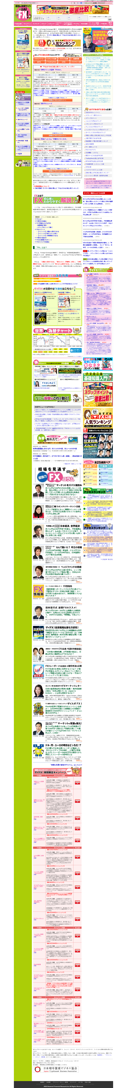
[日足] (55, 349)
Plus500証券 (37, 964)
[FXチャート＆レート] (76, 350)
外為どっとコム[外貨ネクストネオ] (69, 309)
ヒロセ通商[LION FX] (41, 309)
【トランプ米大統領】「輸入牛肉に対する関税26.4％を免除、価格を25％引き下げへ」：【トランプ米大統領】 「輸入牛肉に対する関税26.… (100, 503)
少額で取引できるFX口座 (93, 138)
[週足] (60, 349)
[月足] (65, 349)
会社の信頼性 (90, 144)
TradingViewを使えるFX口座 (94, 158)
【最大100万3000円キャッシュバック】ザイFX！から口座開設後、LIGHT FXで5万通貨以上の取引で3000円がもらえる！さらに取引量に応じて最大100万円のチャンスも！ (99, 337)
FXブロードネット (39, 918)
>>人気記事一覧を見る (107, 559)
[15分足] (50, 352)
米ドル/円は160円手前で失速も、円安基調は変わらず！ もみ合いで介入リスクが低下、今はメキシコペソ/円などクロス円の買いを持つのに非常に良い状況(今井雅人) (100, 539)
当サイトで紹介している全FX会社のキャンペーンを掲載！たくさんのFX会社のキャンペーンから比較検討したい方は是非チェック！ (58, 410)
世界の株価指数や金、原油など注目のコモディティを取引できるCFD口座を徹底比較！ (98, 81)
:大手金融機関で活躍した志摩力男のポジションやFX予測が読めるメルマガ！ (55, 284)
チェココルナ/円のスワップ (94, 127)
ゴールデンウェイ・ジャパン (39, 886)
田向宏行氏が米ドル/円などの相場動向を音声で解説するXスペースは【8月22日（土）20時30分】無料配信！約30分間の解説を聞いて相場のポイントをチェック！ (63, 633)
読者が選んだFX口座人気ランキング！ (98, 172)
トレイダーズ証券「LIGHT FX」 (23, 124)
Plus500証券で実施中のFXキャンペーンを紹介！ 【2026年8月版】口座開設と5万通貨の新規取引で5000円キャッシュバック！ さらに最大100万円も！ (63, 710)
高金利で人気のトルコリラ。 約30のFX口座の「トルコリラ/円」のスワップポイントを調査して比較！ (98, 87)
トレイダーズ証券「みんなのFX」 (23, 109)
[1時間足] (60, 352)
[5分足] (40, 352)
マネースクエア (39, 988)
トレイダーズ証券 (38, 872)
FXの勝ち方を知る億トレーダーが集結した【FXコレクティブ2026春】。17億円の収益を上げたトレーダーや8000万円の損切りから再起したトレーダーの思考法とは (63, 751)
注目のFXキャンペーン (93, 112)
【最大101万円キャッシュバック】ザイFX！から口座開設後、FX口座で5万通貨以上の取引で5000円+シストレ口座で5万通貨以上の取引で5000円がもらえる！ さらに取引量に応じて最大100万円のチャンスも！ (99, 328)
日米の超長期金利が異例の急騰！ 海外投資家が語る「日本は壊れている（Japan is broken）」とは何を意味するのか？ (63, 691)
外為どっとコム (39, 800)
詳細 (35, 784)
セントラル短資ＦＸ (78, 356)
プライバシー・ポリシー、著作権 (60, 1078)
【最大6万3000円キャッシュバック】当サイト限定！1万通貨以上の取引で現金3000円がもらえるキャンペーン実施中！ (99, 319)
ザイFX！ (92, 1080)
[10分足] (45, 352)
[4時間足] (65, 352)
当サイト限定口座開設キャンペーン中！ (23, 54)
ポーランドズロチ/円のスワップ (95, 132)
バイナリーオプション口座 (94, 170)
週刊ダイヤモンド (65, 1080)
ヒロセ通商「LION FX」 (23, 130)
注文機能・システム (92, 152)
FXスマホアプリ (91, 150)
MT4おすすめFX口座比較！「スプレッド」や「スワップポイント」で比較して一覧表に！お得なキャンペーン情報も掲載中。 (57, 420)
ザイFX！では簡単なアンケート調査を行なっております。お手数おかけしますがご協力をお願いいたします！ (57, 424)
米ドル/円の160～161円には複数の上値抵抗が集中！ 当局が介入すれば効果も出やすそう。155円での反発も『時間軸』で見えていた (63, 614)
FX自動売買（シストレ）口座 (95, 164)
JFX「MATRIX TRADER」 (22, 135)
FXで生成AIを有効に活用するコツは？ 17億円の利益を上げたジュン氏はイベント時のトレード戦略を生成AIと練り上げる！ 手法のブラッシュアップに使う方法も (63, 672)
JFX (38, 901)
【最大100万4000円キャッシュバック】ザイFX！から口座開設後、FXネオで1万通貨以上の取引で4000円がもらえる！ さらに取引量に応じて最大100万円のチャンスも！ (99, 311)
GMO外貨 (38, 817)
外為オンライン (39, 828)
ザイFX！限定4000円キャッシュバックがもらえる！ (23, 71)
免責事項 (42, 1078)
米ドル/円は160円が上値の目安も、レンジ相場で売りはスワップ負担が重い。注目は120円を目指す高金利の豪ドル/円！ (63, 572)
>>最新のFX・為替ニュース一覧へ (73, 464)
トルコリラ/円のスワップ (93, 121)
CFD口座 (88, 167)
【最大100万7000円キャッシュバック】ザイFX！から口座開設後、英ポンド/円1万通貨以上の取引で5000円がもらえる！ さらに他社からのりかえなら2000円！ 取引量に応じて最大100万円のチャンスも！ (99, 278)
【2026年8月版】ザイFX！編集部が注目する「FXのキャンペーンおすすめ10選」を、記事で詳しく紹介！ (57, 429)
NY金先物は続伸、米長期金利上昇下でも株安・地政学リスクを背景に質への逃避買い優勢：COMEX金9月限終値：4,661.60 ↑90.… (100, 509)
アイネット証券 (39, 1003)
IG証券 (20, 153)
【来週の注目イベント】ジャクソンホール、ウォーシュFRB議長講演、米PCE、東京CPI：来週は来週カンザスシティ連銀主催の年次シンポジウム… (99, 497)
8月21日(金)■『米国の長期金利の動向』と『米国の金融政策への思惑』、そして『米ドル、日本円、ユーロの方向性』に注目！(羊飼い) (99, 545)
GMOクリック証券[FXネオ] (43, 292)
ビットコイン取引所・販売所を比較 (97, 175)
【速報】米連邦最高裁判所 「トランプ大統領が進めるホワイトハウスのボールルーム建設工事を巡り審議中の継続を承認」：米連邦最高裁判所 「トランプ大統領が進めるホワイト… (100, 514)
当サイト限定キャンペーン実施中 (23, 78)
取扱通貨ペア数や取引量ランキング (97, 141)
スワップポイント (91, 118)
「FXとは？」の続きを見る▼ (57, 269)
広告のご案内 (88, 1078)
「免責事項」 (101, 1058)
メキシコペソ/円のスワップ (94, 124)
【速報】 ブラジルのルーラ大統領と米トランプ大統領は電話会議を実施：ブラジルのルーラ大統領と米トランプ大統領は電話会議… (100, 520)
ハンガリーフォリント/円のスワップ (97, 129)
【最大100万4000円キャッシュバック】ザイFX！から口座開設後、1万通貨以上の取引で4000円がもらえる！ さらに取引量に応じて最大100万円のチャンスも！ (99, 288)
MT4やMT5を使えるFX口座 (94, 161)
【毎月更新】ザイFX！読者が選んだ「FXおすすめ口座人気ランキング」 (57, 188)
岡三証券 (39, 1024)
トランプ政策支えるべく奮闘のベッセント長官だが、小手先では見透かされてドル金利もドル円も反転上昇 (63, 511)
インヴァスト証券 (38, 950)
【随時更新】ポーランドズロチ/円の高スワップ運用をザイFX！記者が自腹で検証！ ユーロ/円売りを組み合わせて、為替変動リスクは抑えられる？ (63, 592)
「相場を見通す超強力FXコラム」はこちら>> (66, 765)
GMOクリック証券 (39, 782)
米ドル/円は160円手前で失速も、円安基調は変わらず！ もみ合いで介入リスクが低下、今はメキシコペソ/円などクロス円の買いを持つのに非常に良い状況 (63, 532)
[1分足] (35, 352)
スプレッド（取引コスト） (94, 115)
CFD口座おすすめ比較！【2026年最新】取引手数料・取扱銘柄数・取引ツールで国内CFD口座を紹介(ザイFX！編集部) (100, 556)
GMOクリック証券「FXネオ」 (23, 103)
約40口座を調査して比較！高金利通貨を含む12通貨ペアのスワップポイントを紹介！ (57, 415)
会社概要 (49, 1078)
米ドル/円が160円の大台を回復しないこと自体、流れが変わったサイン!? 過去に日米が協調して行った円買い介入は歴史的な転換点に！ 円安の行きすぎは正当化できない (63, 491)
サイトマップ (73, 1078)
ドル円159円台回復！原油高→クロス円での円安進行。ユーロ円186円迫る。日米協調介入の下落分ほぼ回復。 (63, 552)
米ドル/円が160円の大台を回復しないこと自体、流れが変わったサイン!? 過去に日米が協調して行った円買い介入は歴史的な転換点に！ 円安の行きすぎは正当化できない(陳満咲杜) (100, 533)
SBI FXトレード (23, 119)
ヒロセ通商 (39, 856)
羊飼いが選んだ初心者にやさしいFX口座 (98, 135)
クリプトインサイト (84, 1080)
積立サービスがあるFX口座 (94, 155)
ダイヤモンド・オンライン (54, 1080)
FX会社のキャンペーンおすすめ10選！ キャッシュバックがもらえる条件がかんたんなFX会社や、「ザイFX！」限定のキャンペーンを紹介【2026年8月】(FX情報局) (100, 550)
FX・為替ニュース (91, 147)
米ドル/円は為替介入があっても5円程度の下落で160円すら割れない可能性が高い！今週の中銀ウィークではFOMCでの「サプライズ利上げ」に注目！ (63, 729)
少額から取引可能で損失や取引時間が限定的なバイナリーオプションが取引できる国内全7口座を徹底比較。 (98, 93)
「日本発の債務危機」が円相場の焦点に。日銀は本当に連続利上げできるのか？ (63, 653)
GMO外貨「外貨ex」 (64, 292)
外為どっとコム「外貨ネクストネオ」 (24, 114)
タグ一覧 (80, 1078)
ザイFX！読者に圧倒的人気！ (23, 31)
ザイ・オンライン (75, 1080)
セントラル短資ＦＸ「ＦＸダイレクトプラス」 (24, 148)
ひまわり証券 (39, 1031)
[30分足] (55, 352)
